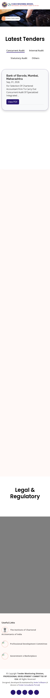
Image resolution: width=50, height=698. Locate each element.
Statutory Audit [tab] (19, 58)
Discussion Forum (25, 291)
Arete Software (40, 682)
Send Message (25, 612)
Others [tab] (35, 58)
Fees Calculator (13, 18)
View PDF (12, 101)
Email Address (9, 564)
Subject (6, 575)
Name (5, 552)
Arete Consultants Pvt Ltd (29, 685)
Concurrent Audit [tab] (15, 50)
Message (7, 587)
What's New (25, 199)
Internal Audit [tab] (36, 50)
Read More (9, 210)
